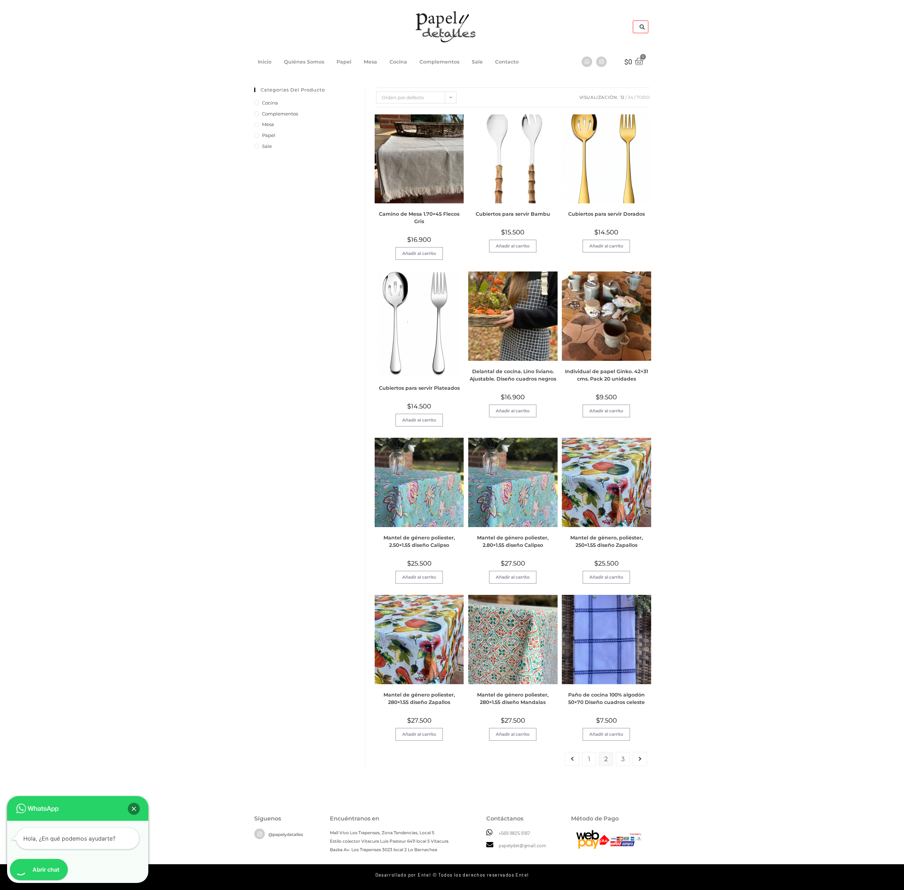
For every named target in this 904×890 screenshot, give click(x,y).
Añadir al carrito (419, 253)
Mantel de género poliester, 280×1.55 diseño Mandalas (512, 698)
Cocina (398, 62)
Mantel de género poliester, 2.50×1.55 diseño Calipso (419, 541)
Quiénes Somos (304, 62)
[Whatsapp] (587, 61)
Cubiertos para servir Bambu (513, 214)
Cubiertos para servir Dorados (606, 214)
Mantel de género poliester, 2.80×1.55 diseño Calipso (512, 541)
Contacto (507, 62)
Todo (643, 97)
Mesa (370, 62)
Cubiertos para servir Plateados (419, 388)
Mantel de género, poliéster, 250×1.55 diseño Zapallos (606, 541)
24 (630, 97)
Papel (344, 62)
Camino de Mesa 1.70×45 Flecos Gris (419, 218)
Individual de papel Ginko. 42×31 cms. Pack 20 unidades (606, 375)
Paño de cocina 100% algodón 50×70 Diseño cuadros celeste (606, 698)
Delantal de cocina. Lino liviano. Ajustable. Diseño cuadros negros (513, 375)
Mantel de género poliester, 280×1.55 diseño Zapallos (419, 698)
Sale (477, 62)
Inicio (265, 62)
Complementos (439, 62)
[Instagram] (601, 61)
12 (622, 97)
